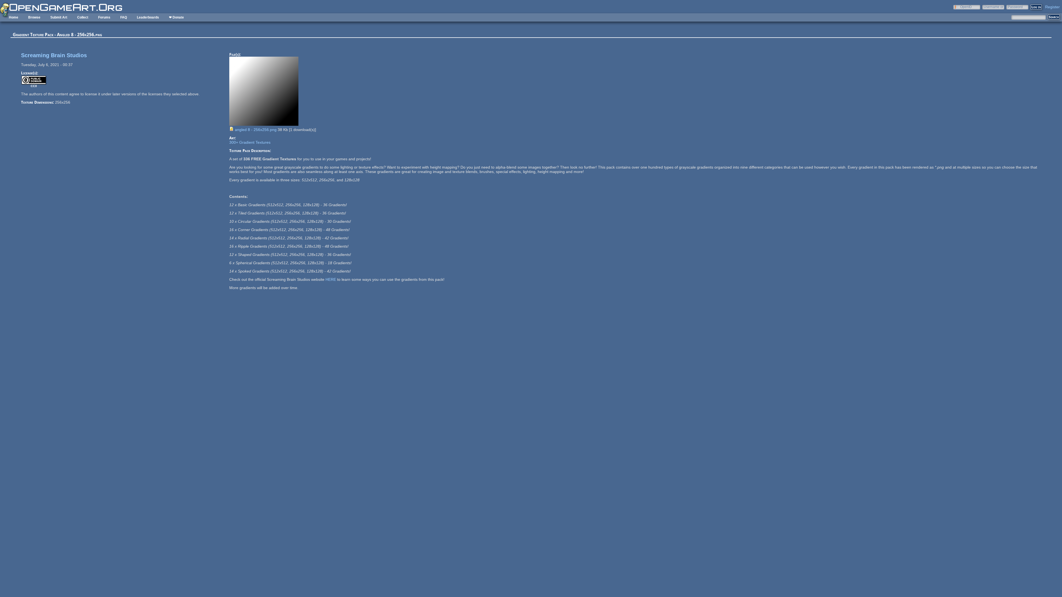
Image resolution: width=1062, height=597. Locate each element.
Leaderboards (148, 17)
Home (13, 17)
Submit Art (58, 17)
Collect (82, 17)
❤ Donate (176, 17)
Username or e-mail (993, 7)
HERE (331, 279)
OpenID (966, 7)
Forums (104, 17)
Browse (34, 17)
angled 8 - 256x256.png (256, 129)
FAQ (123, 17)
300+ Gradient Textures (249, 142)
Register (1052, 7)
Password (1015, 7)
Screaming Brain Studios (54, 55)
